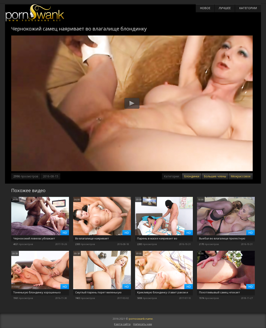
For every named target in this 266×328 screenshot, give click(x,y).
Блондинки (191, 176)
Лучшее (225, 8)
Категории (248, 8)
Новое (205, 8)
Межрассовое (241, 176)
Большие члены (215, 176)
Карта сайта (122, 324)
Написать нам (142, 324)
